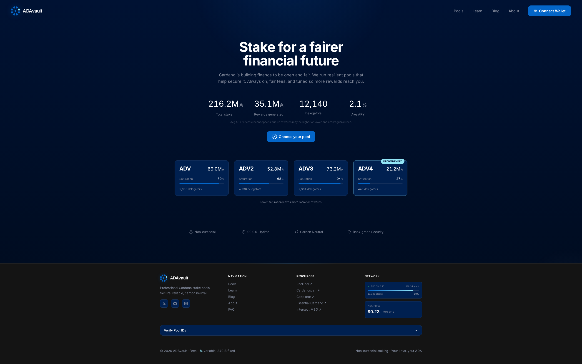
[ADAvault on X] (164, 303)
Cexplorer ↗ (305, 297)
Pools (459, 11)
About (514, 11)
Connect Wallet (552, 11)
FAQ (231, 309)
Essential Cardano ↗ (311, 303)
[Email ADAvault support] (186, 303)
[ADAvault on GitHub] (175, 303)
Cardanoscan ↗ (308, 290)
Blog (495, 11)
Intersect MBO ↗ (309, 309)
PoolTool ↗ (304, 284)
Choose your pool (294, 136)
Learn (477, 11)
